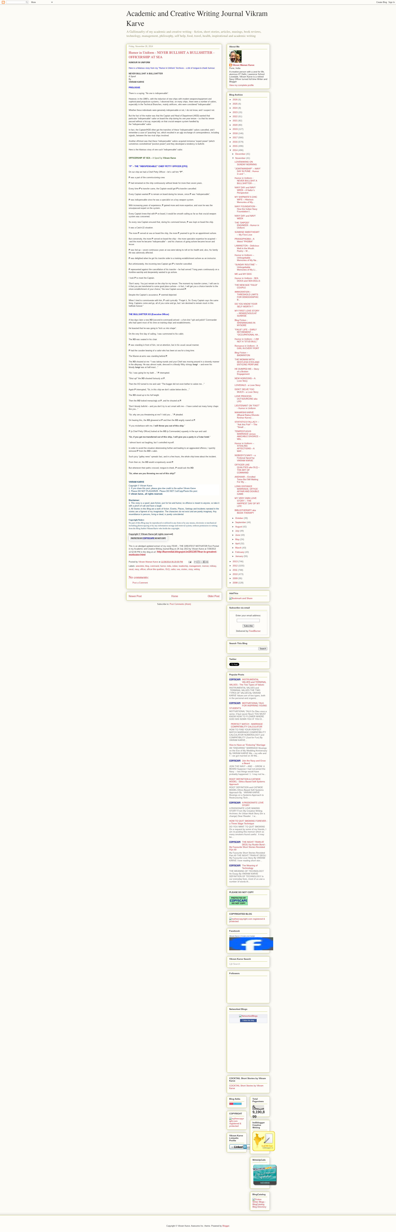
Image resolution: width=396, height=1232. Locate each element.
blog (147, 566)
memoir (205, 566)
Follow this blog (248, 1020)
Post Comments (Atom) (180, 604)
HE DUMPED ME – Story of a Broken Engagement (247, 371)
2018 (235, 133)
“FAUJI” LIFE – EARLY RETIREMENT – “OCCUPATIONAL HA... (247, 332)
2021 (235, 120)
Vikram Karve (234, 936)
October (239, 518)
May (237, 539)
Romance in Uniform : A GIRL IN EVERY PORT (247, 347)
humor (163, 566)
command (154, 566)
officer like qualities (155, 569)
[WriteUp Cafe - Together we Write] (264, 1185)
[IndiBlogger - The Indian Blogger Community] (263, 1150)
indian (175, 566)
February (240, 552)
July (237, 531)
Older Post (213, 596)
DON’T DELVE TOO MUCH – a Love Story (246, 390)
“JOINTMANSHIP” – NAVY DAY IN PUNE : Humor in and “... (247, 171)
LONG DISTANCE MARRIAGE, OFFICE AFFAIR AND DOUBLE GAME (247, 490)
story (190, 569)
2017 (235, 137)
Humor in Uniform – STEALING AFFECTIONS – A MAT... (244, 447)
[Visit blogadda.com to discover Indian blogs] (235, 1104)
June (238, 535)
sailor (173, 569)
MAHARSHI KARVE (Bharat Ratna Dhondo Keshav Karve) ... (247, 415)
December (240, 154)
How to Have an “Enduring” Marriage (247, 745)
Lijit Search (234, 964)
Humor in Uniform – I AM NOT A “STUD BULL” (247, 340)
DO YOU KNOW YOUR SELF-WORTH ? (246, 305)
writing (197, 569)
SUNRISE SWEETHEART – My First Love (247, 233)
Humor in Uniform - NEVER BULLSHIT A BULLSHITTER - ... (246, 181)
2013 (235, 561)
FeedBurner (255, 631)
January (239, 556)
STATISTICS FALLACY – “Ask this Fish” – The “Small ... (247, 424)
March (238, 547)
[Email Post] (189, 562)
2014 (235, 150)
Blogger (225, 1226)
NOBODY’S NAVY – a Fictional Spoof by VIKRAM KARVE (245, 458)
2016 (235, 142)
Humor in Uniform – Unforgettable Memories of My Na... (246, 258)
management (195, 566)
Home (174, 596)
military (213, 566)
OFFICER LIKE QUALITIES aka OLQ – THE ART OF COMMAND (247, 468)
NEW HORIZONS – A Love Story (245, 379)
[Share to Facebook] (204, 561)
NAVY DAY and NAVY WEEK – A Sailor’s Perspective (245, 190)
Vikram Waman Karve (243, 65)
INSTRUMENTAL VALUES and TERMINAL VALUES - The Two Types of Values (247, 682)
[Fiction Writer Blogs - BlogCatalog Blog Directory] (259, 1207)
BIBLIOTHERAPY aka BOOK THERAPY (245, 511)
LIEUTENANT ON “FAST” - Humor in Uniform (247, 406)
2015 (235, 146)
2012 (235, 565)
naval (131, 569)
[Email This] (195, 561)
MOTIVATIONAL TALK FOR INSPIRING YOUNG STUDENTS (248, 706)
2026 (235, 99)
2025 (235, 103)
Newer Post (135, 596)
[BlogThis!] (198, 561)
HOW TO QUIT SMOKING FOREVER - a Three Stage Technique (248, 822)
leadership (183, 566)
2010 (235, 574)
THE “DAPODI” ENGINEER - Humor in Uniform (247, 225)
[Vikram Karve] (251, 949)
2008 (235, 582)
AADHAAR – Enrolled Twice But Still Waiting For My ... (246, 479)
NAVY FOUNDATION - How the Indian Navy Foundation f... (246, 209)
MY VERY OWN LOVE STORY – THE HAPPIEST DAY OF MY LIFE (247, 502)
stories (184, 569)
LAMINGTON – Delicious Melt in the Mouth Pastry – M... (247, 248)
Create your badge (248, 936)
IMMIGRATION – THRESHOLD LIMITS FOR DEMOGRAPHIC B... (246, 296)
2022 (235, 116)
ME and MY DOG (243, 274)
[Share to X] (201, 561)
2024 (235, 108)
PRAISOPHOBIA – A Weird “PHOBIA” (244, 240)
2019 (235, 129)
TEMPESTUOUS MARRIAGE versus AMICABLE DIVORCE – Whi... (247, 435)
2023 (235, 112)
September (241, 522)
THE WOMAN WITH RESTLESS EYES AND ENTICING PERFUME (247, 362)
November (240, 158)
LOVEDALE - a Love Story (247, 385)
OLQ (167, 569)
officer (143, 569)
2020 (235, 125)
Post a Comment (140, 583)
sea (178, 569)
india (169, 566)
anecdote (140, 566)
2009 (235, 578)
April (237, 543)
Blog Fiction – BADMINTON (242, 353)
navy (137, 569)
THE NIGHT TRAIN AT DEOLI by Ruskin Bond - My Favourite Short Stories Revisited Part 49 (247, 846)
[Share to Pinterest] (207, 561)
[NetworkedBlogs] (248, 1016)
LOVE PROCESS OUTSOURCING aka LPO (246, 399)
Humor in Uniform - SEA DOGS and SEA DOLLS (247, 279)
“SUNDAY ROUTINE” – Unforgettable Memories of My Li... (246, 267)
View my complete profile (241, 85)
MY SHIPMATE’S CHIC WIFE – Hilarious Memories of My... (246, 199)
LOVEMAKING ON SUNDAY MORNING (246, 163)
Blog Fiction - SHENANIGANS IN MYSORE (245, 323)
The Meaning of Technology (250, 866)
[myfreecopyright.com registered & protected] (248, 921)
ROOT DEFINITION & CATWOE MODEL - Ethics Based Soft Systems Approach (247, 782)
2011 (235, 570)
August (239, 526)
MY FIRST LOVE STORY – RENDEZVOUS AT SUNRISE (247, 313)
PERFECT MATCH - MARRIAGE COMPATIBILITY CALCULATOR (247, 725)
